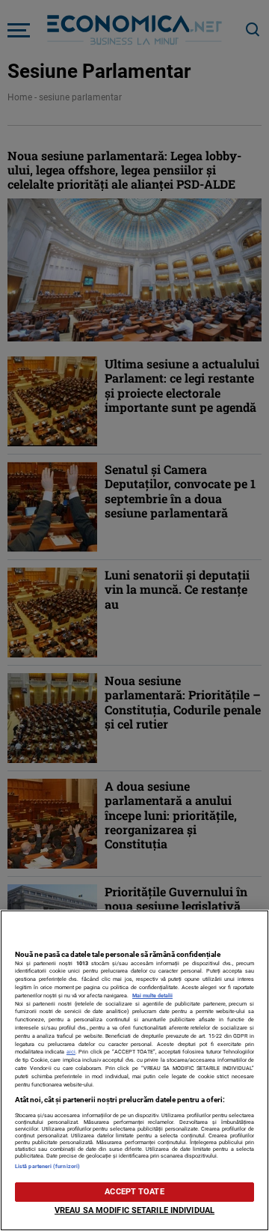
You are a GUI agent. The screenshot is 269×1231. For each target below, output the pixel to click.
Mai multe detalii (152, 995)
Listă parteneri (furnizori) (47, 1166)
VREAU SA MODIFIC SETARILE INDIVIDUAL (134, 1210)
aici (71, 1051)
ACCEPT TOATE (134, 1192)
